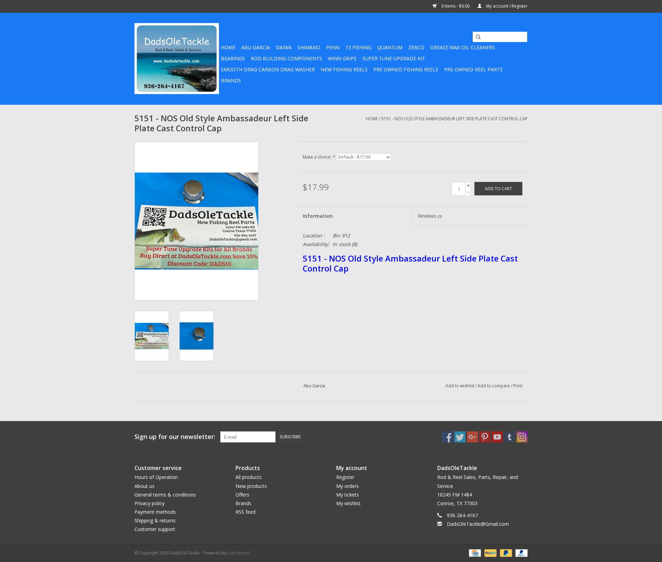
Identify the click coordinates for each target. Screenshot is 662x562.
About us (144, 486)
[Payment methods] (474, 552)
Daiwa (284, 47)
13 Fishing (358, 47)
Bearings (233, 58)
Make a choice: (319, 157)
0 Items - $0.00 (455, 6)
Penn (333, 47)
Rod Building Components (286, 58)
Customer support (154, 529)
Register (345, 477)
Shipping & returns (154, 520)
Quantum (389, 47)
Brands (231, 80)
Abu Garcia (255, 47)
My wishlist (348, 503)
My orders (347, 486)
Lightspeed (238, 553)
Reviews (430, 216)
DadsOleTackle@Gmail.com (478, 524)
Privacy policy (149, 503)
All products (248, 477)
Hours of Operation (156, 477)
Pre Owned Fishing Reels (405, 69)
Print (517, 386)
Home (228, 47)
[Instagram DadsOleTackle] (522, 436)
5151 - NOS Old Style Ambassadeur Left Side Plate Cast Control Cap (454, 119)
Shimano (309, 47)
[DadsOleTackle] (176, 58)
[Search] (475, 37)
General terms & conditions (165, 494)
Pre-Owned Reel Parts (473, 69)
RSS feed (245, 512)
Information (318, 216)
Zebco (416, 47)
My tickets (347, 494)
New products (251, 486)
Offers (242, 494)
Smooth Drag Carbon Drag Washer (268, 69)
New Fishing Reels (344, 69)
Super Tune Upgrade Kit (393, 58)
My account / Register (506, 6)
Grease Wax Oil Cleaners (462, 47)
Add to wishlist (459, 386)
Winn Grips (342, 58)
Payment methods (155, 512)
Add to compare (494, 386)
